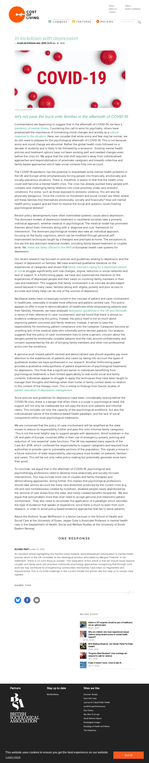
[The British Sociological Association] (27, 709)
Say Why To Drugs (91, 714)
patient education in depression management (43, 390)
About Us (113, 9)
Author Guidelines (132, 9)
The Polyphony (90, 730)
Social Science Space (92, 718)
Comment (60, 22)
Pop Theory (88, 710)
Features (83, 21)
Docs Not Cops (90, 698)
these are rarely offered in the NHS (50, 247)
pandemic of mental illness (32, 128)
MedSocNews (53, 694)
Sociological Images (92, 722)
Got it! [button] (128, 755)
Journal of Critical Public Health (97, 702)
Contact (112, 12)
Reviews (106, 21)
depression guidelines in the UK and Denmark (98, 310)
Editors (128, 6)
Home (111, 6)
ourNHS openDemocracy (94, 706)
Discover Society (91, 694)
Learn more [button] (13, 757)
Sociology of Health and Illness (97, 726)
